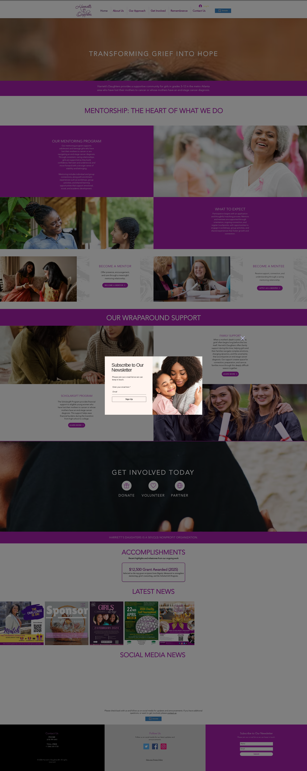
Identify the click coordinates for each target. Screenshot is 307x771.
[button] (243, 338)
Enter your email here (121, 387)
